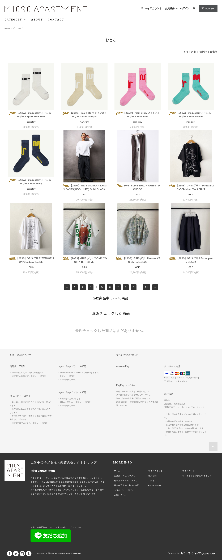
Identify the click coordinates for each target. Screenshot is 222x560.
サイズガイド (188, 471)
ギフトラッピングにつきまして (197, 476)
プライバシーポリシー (124, 490)
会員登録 (170, 8)
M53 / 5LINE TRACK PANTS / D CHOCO (141, 187)
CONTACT (56, 19)
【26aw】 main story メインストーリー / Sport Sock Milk (34, 114)
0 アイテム (210, 8)
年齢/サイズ (10, 28)
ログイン (185, 8)
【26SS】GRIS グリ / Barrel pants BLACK (195, 260)
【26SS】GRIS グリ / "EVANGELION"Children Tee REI (35, 260)
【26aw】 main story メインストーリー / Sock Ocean (194, 114)
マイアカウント (153, 8)
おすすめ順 (190, 51)
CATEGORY (14, 19)
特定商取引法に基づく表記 (126, 485)
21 (146, 287)
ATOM (158, 485)
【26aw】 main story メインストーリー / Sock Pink (141, 114)
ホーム (117, 471)
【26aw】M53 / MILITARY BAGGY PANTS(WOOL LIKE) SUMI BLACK (85, 187)
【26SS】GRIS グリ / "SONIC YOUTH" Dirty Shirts (88, 260)
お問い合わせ (120, 495)
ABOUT (37, 19)
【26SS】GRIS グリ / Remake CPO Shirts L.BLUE (141, 260)
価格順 (203, 51)
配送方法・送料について (125, 480)
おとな (21, 28)
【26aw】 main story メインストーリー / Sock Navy (34, 181)
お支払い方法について (124, 476)
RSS (150, 485)
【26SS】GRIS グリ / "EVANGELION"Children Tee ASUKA (195, 187)
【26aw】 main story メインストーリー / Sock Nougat (88, 114)
